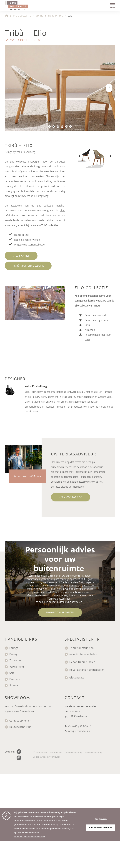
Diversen (14, 679)
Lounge (13, 648)
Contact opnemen (20, 720)
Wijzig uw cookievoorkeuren (46, 757)
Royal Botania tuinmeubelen (87, 669)
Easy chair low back (96, 315)
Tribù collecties (49, 225)
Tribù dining (55, 16)
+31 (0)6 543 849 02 (80, 726)
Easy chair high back (96, 320)
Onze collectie (22, 16)
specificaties (21, 255)
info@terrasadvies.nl (79, 731)
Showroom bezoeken (60, 612)
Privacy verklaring (73, 752)
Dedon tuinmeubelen (82, 662)
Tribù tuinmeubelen (81, 648)
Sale (11, 673)
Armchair (90, 329)
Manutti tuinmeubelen (83, 654)
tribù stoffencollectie (28, 265)
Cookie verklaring (93, 752)
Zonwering (15, 660)
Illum (62, 210)
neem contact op (70, 497)
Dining (39, 16)
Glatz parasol (77, 677)
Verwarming (16, 666)
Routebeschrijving (20, 727)
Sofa (87, 324)
